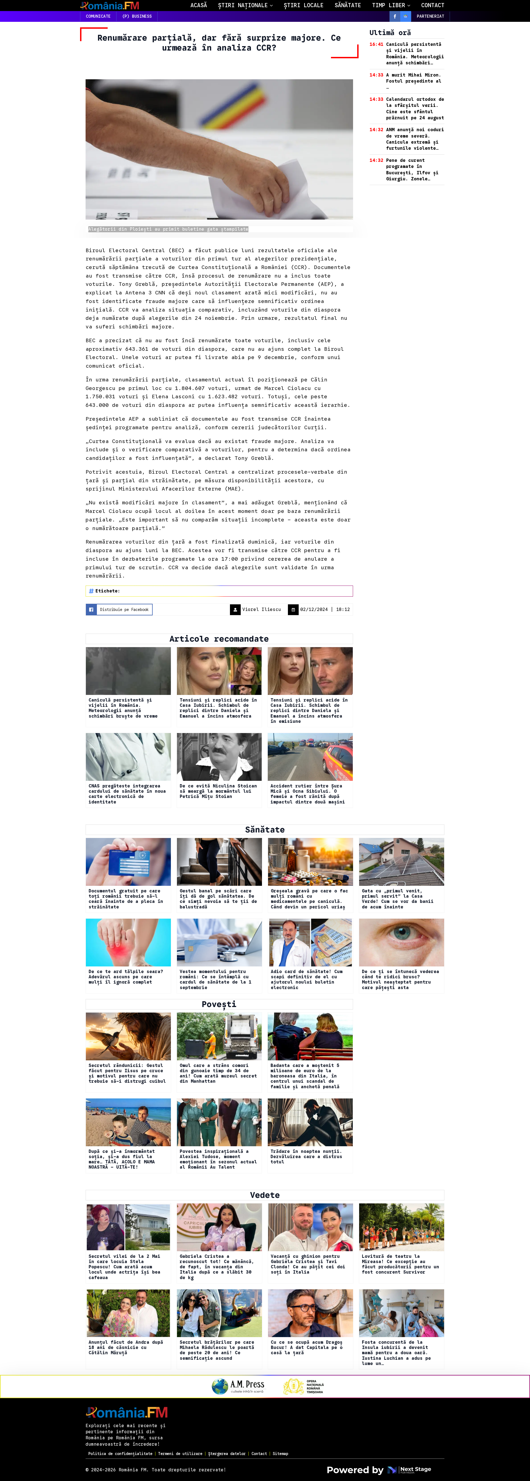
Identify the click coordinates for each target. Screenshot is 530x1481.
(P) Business (137, 16)
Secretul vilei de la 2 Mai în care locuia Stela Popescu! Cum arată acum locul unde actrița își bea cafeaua (124, 1267)
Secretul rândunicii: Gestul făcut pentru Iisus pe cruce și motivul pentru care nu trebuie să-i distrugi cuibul (127, 1073)
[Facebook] (394, 16)
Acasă (198, 5)
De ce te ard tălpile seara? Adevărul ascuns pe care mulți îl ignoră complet (126, 977)
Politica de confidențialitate (120, 1454)
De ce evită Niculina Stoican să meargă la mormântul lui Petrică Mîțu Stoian (218, 791)
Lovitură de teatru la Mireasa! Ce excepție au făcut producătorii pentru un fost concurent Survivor (400, 1264)
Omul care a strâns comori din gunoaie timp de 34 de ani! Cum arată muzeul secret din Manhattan (218, 1073)
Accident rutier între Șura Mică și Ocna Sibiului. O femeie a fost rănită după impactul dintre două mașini (308, 794)
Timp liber (388, 5)
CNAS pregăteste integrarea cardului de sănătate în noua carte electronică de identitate (127, 794)
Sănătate (348, 5)
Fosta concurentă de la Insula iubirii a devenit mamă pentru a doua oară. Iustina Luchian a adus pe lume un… (396, 1353)
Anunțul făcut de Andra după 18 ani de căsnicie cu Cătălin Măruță (126, 1348)
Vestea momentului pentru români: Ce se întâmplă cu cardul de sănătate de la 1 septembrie (215, 979)
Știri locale (304, 5)
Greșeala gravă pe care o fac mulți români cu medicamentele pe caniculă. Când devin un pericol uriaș (309, 899)
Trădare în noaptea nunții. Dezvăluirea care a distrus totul (306, 1157)
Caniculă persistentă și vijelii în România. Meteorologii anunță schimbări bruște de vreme (123, 708)
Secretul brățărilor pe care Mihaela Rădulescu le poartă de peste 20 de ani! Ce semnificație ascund (217, 1350)
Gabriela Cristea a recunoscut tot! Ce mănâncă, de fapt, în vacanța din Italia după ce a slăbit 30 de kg (217, 1267)
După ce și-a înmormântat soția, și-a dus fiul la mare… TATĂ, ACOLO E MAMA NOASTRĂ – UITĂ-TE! (122, 1159)
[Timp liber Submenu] (410, 5)
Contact (432, 5)
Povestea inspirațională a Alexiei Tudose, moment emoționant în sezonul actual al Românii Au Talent (218, 1159)
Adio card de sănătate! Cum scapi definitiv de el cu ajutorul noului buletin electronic (307, 979)
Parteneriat (430, 16)
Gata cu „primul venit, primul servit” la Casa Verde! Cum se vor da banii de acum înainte (398, 899)
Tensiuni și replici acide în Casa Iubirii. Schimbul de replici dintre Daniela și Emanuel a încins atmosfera (218, 708)
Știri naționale (243, 5)
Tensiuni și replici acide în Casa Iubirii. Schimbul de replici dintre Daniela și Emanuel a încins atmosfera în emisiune (309, 711)
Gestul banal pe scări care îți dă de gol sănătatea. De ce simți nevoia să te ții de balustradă (218, 899)
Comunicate (98, 16)
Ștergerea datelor (227, 1454)
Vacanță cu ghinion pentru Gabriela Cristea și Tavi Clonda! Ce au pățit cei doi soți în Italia (308, 1264)
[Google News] (405, 16)
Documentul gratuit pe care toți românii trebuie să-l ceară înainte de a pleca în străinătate (126, 899)
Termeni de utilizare (180, 1454)
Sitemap (280, 1454)
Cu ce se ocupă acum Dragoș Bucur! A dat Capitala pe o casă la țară (307, 1348)
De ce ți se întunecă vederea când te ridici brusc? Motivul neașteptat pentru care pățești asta (400, 979)
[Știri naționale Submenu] (273, 5)
